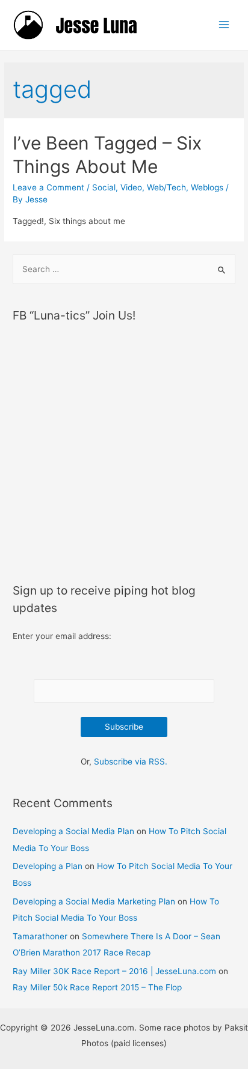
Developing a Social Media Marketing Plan (94, 901)
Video (131, 187)
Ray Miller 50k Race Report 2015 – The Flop (97, 987)
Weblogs (207, 187)
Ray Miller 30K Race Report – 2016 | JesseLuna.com (114, 971)
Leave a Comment (48, 187)
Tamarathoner (40, 936)
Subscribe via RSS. (130, 761)
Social (104, 187)
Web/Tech (166, 187)
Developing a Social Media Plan (73, 831)
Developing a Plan (47, 866)
